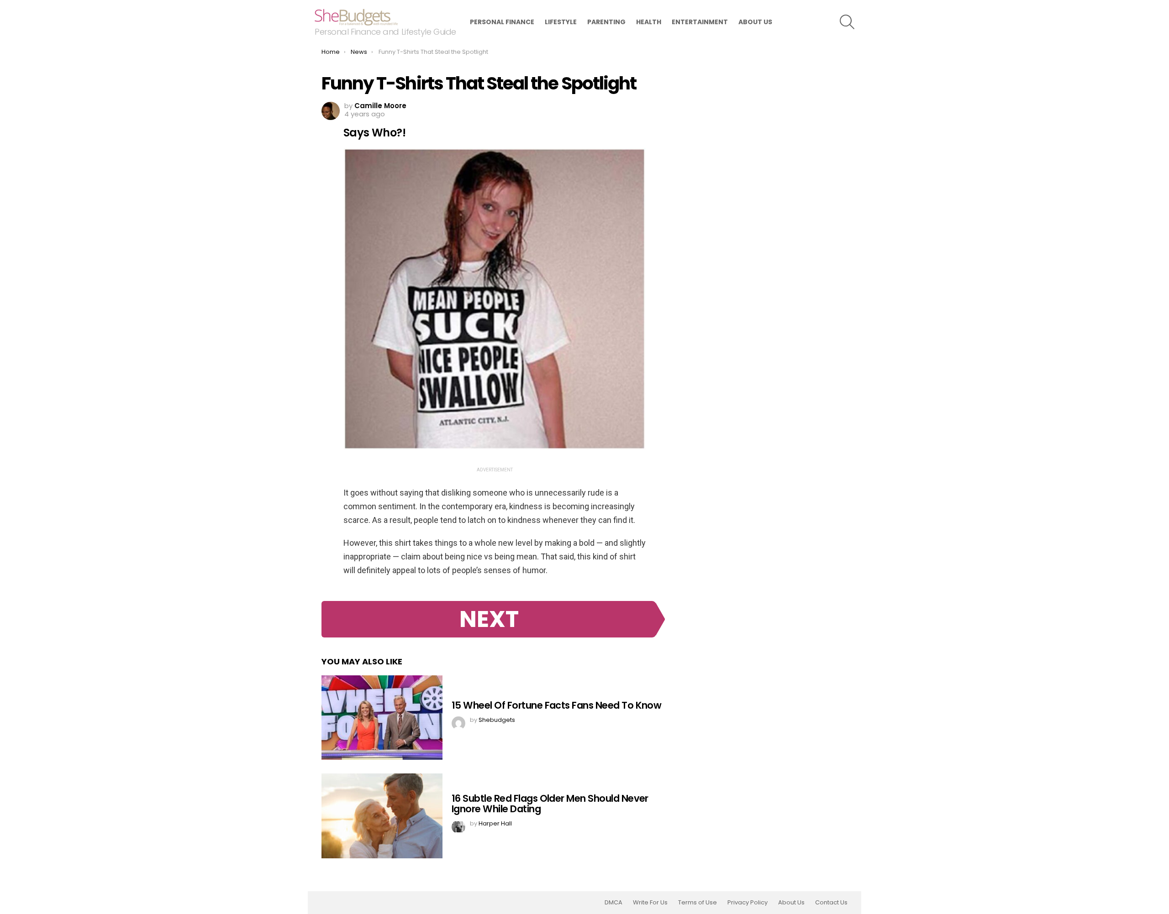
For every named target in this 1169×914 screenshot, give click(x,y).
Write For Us (650, 902)
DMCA (613, 902)
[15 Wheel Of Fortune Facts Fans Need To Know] (381, 717)
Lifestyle (561, 21)
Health (648, 21)
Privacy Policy (747, 902)
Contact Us (831, 902)
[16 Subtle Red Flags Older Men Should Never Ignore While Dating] (381, 815)
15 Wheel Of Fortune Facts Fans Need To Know (556, 705)
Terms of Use (697, 902)
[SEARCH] (847, 21)
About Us (755, 21)
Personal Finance (502, 21)
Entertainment (700, 21)
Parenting (606, 21)
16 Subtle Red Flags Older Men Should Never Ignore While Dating (550, 804)
